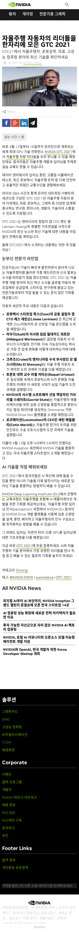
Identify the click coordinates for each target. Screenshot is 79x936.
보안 (5, 835)
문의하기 (8, 828)
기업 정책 (29, 918)
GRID (6, 719)
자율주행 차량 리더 (19, 157)
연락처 (61, 918)
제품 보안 (46, 918)
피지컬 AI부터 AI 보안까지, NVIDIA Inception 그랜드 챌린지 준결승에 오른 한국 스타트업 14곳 (38, 603)
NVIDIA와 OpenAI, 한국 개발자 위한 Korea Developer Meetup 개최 (35, 651)
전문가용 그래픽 (52, 14)
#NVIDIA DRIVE (21, 577)
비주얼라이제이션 (14, 735)
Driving (22, 570)
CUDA (6, 742)
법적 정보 (9, 860)
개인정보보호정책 (14, 907)
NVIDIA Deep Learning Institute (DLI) (31, 494)
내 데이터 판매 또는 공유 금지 (33, 913)
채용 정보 (9, 805)
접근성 (14, 918)
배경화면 (8, 750)
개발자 (7, 789)
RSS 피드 (9, 813)
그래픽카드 (10, 711)
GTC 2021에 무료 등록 (33, 546)
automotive (45, 577)
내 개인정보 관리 (43, 907)
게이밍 (27, 14)
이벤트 (7, 774)
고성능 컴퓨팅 (12, 727)
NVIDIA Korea (32, 63)
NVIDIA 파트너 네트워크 (19, 797)
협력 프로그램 (12, 782)
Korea (39, 927)
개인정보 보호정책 (15, 868)
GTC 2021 (64, 577)
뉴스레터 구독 (12, 820)
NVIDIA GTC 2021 (58, 152)
